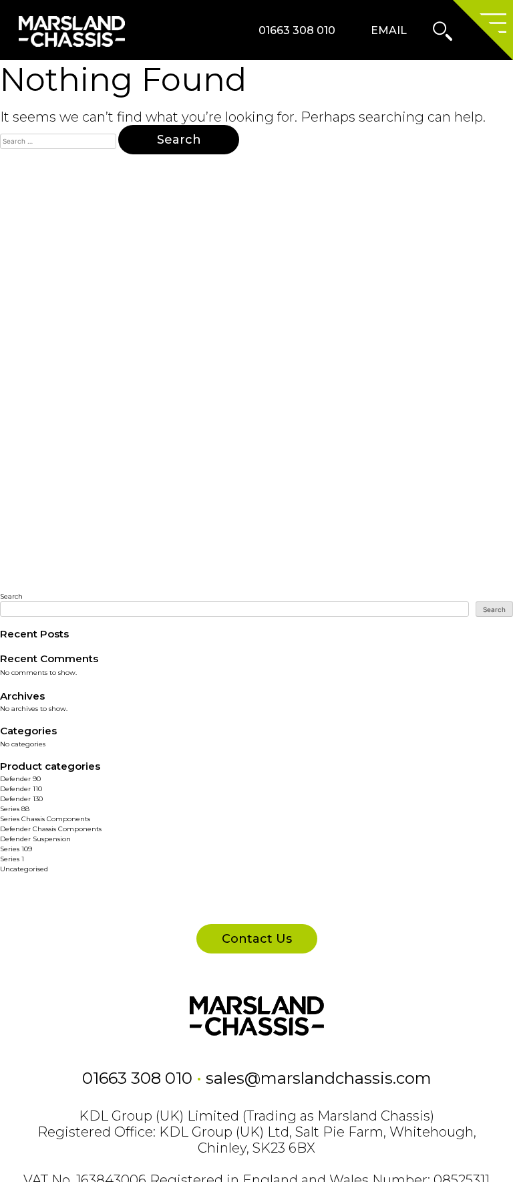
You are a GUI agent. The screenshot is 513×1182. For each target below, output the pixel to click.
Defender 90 (20, 778)
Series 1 (12, 859)
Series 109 (16, 849)
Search (11, 596)
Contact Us (257, 938)
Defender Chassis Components (51, 829)
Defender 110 (21, 788)
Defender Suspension (35, 839)
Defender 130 (21, 798)
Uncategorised (24, 869)
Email (389, 30)
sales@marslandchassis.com (319, 1078)
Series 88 (14, 808)
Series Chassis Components (45, 819)
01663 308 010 (297, 30)
